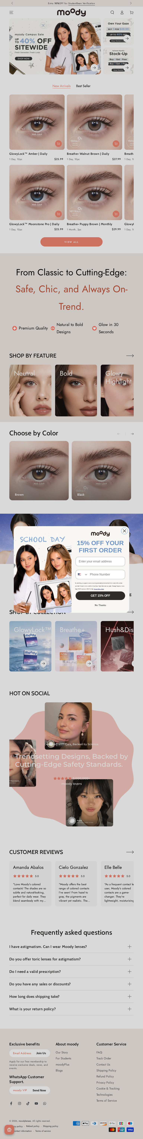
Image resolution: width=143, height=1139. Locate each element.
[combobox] (82, 574)
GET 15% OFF (100, 595)
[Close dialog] (124, 531)
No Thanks (100, 605)
